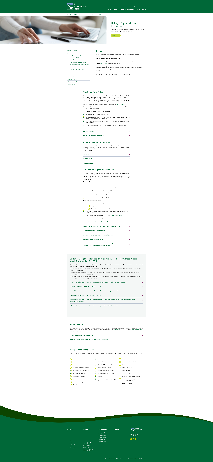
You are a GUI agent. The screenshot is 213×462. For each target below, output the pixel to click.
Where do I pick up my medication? (93, 239)
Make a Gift (117, 434)
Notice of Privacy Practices (75, 74)
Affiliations (69, 432)
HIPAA (116, 458)
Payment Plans (87, 159)
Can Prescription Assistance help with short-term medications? (102, 226)
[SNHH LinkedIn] (135, 439)
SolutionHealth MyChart (75, 57)
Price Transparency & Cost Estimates (78, 62)
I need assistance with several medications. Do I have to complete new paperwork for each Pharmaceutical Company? (104, 244)
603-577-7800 (103, 63)
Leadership (69, 434)
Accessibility (119, 458)
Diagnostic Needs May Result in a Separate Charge (85, 286)
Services (109, 9)
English (117, 104)
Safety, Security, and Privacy (76, 67)
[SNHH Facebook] (131, 439)
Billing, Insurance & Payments (77, 55)
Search (143, 9)
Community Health (71, 442)
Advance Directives (74, 71)
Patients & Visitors (129, 9)
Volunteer (116, 432)
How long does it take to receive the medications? (98, 235)
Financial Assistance (89, 163)
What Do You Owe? (88, 131)
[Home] (68, 14)
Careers (68, 436)
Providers (115, 9)
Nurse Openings (102, 437)
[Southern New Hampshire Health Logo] (136, 431)
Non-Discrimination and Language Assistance (79, 64)
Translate (141, 6)
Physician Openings (103, 435)
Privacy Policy (107, 458)
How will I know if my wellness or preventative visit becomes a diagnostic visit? (94, 291)
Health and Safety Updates (72, 81)
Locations (121, 9)
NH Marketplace (117, 329)
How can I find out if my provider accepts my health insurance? (89, 339)
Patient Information (84, 14)
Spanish (122, 104)
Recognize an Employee (72, 79)
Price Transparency (71, 444)
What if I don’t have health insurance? (81, 335)
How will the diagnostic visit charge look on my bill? (85, 295)
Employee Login (102, 441)
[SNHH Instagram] (133, 439)
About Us (138, 9)
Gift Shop (69, 440)
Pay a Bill (114, 35)
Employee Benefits (103, 439)
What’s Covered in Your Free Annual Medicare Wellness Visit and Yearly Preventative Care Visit (99, 282)
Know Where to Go (71, 84)
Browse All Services (87, 438)
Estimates (86, 154)
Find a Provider (86, 436)
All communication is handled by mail (94, 230)
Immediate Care (86, 432)
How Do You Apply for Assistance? (93, 135)
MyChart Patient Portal (88, 447)
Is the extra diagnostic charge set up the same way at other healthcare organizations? (96, 306)
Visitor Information (71, 77)
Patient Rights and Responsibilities (77, 69)
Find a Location (86, 434)
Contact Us (69, 446)
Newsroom (69, 438)
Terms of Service (112, 458)
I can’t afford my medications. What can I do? (96, 222)
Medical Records (73, 59)
